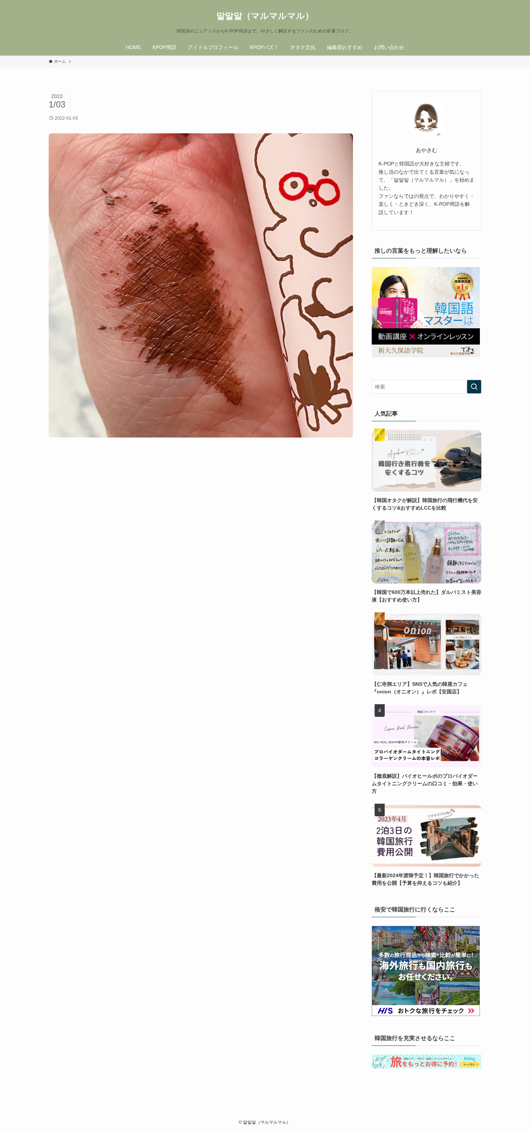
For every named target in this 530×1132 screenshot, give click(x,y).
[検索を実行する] (474, 387)
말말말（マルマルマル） (265, 16)
